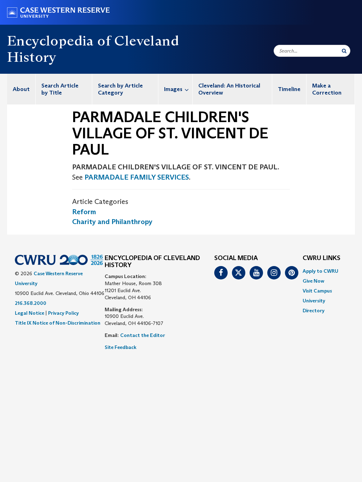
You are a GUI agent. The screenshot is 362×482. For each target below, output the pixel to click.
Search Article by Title (59, 89)
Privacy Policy (63, 313)
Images (173, 89)
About (21, 89)
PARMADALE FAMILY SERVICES (136, 177)
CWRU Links (321, 258)
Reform (84, 211)
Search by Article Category (120, 89)
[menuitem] (21, 89)
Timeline (289, 89)
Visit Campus (317, 291)
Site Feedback (120, 347)
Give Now (313, 281)
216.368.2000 (30, 303)
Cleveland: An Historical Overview (229, 89)
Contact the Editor (142, 335)
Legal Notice (29, 313)
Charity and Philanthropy (112, 221)
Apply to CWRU (320, 271)
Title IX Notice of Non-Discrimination (57, 323)
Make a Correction (326, 89)
